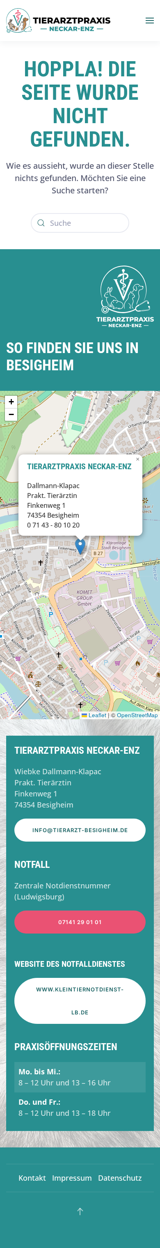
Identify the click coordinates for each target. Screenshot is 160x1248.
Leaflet (96, 715)
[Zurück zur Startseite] (58, 20)
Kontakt (32, 1178)
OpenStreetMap (137, 715)
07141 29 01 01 (80, 922)
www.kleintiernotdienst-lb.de (80, 1001)
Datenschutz (120, 1178)
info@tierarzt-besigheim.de (80, 830)
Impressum (72, 1178)
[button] (150, 20)
